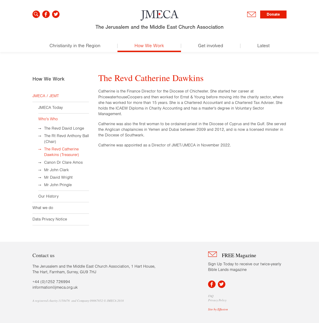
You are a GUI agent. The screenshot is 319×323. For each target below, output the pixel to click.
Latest (263, 45)
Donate (273, 14)
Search (36, 14)
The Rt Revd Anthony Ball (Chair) (66, 139)
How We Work (149, 45)
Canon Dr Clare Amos (63, 162)
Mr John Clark (56, 170)
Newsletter (251, 14)
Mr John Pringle (58, 185)
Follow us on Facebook (46, 14)
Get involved (210, 45)
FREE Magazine (239, 255)
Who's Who (48, 119)
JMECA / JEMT (45, 96)
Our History (48, 196)
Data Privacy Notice (49, 219)
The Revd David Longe (64, 128)
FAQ (210, 296)
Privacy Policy (217, 300)
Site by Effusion (218, 309)
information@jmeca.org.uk (55, 287)
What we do (42, 208)
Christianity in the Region (75, 45)
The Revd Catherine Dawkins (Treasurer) (61, 152)
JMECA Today (50, 107)
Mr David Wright (58, 177)
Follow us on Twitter (56, 14)
